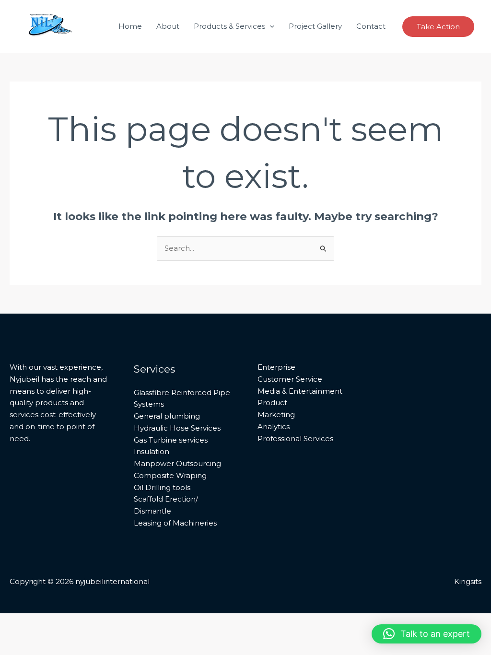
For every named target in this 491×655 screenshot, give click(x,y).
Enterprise (276, 367)
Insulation (151, 451)
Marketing (276, 414)
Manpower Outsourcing (177, 463)
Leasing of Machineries (175, 522)
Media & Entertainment (299, 391)
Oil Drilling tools (162, 487)
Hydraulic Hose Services (177, 428)
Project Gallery (315, 26)
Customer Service (289, 379)
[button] (269, 26)
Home (130, 26)
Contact (371, 26)
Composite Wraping (170, 475)
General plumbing (167, 416)
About (167, 26)
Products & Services (229, 26)
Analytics (273, 426)
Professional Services (295, 438)
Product (272, 402)
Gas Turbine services (171, 439)
